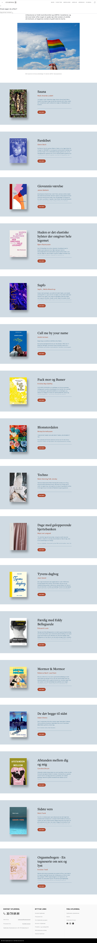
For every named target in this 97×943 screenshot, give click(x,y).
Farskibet (44, 140)
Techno (42, 475)
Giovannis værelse (50, 186)
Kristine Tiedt (42, 870)
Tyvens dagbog (47, 574)
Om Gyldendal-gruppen (41, 920)
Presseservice (38, 916)
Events (68, 916)
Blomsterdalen (47, 427)
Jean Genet (41, 578)
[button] (95, 2)
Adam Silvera (42, 718)
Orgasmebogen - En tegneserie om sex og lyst (52, 861)
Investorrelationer (39, 933)
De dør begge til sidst (52, 713)
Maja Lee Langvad (44, 533)
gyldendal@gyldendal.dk (24, 919)
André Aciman (42, 337)
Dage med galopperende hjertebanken (54, 527)
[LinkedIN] (73, 924)
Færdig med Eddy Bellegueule (49, 622)
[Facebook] (67, 924)
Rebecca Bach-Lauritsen (46, 673)
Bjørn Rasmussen (44, 244)
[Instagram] (70, 924)
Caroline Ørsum (43, 768)
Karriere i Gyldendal (40, 923)
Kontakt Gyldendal (40, 913)
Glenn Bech (41, 145)
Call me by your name (52, 333)
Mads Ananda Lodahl (45, 96)
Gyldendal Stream (71, 920)
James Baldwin (43, 190)
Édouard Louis (42, 628)
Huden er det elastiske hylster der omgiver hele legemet (54, 236)
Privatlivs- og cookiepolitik (42, 927)
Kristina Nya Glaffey (44, 384)
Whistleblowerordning (40, 930)
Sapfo (41, 285)
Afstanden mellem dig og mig (52, 762)
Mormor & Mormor (51, 669)
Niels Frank (41, 813)
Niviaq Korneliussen (45, 431)
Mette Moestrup (49, 289)
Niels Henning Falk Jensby (47, 479)
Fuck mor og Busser (51, 379)
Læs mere (41, 112)
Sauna (41, 91)
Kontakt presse (26, 923)
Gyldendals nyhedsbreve (73, 913)
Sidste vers (45, 809)
